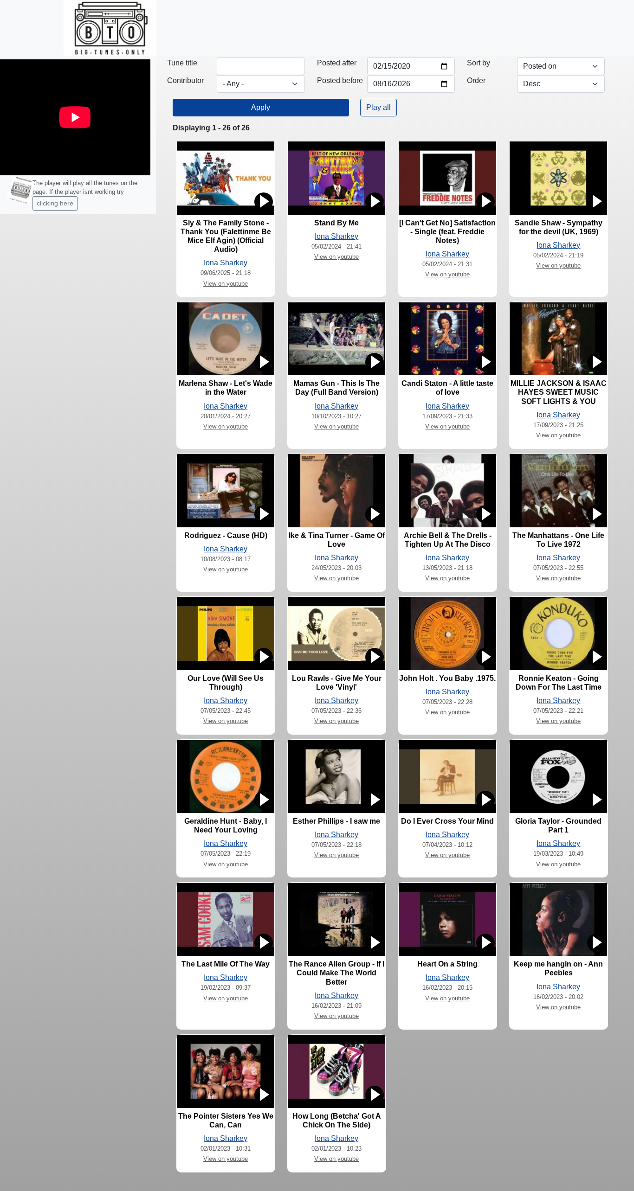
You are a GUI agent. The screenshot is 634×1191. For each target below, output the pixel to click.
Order (476, 80)
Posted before (340, 80)
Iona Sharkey (225, 263)
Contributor (185, 80)
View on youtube (225, 283)
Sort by (478, 63)
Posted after (336, 63)
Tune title (182, 63)
